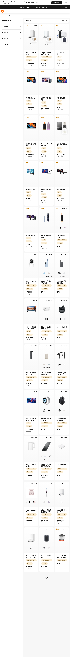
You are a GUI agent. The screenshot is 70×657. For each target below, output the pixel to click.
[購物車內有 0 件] (62, 11)
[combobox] (28, 21)
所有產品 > (6, 20)
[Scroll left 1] (57, 227)
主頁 (2, 15)
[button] (66, 3)
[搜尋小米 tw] (58, 11)
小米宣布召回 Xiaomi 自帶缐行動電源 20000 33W (33, 7)
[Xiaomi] (2, 11)
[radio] (31, 44)
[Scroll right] (66, 227)
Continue (56, 2)
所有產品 (9, 15)
